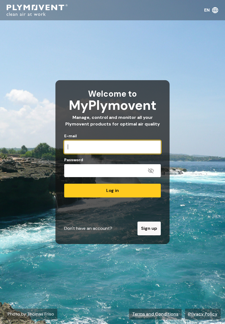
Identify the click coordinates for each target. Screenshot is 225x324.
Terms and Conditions (155, 314)
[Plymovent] (37, 10)
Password (73, 160)
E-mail (70, 136)
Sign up (149, 228)
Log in (112, 190)
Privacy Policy (202, 314)
